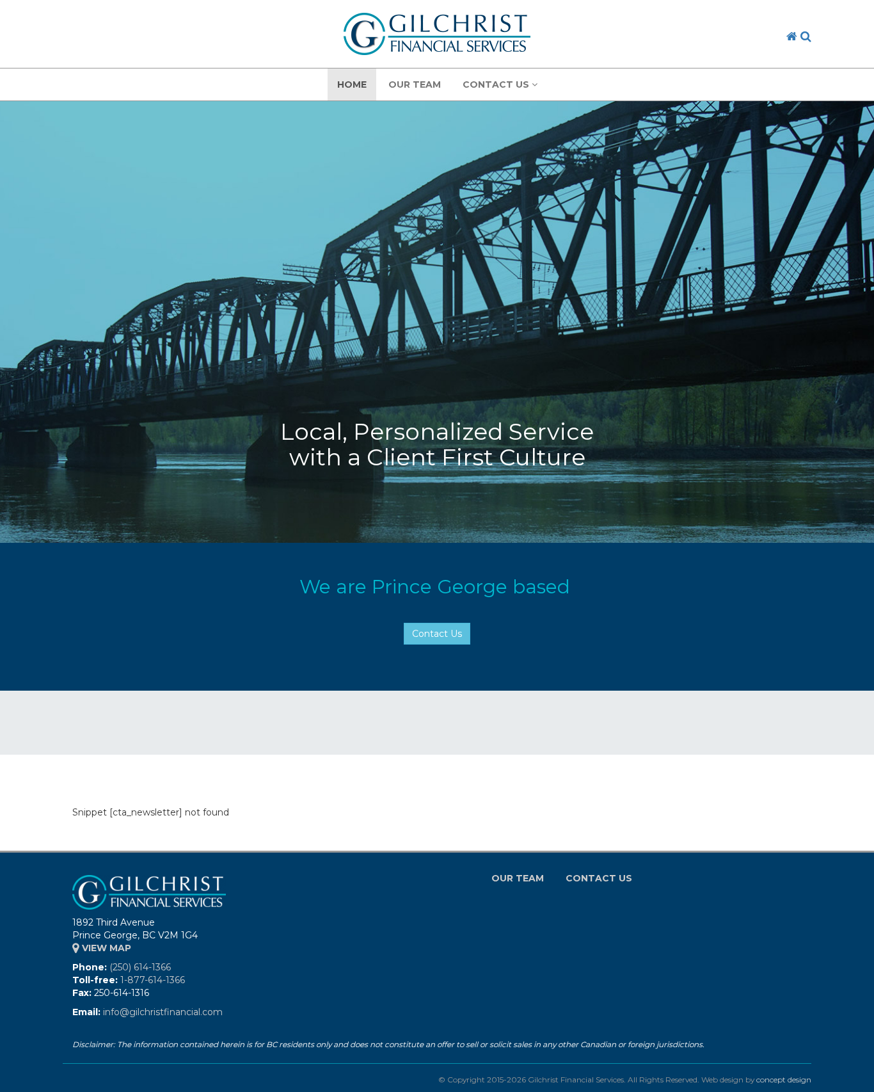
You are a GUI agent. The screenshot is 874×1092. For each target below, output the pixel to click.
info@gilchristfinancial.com (163, 1012)
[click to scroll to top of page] (857, 1075)
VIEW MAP (105, 948)
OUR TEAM (414, 84)
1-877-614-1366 (152, 980)
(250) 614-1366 (140, 967)
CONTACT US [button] (497, 84)
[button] (805, 36)
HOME (352, 84)
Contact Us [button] (437, 633)
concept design (783, 1079)
